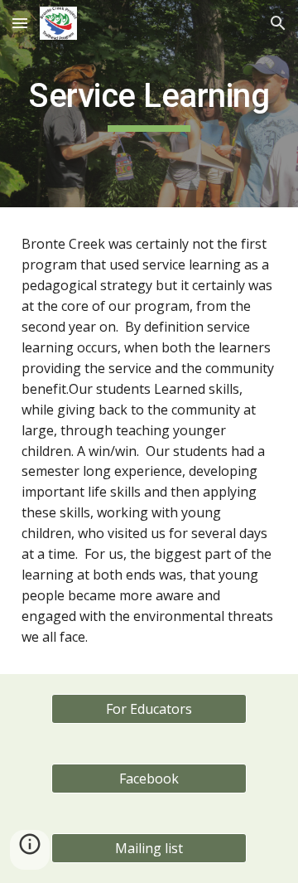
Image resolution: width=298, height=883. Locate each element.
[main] (149, 103)
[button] (20, 23)
